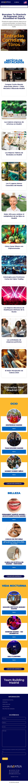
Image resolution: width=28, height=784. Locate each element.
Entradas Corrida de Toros (14, 40)
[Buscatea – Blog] (6, 2)
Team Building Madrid (14, 681)
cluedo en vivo (14, 776)
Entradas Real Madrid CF (14, 389)
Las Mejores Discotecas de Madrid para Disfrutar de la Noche (14, 310)
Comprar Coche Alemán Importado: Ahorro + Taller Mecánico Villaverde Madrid (14, 86)
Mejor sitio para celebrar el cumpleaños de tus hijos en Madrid (14, 216)
